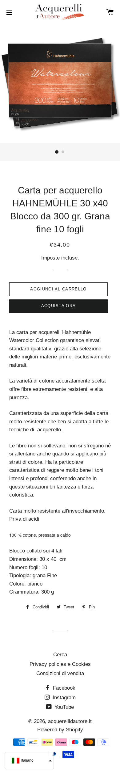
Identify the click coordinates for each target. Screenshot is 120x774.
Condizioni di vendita (60, 673)
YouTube (63, 707)
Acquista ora (58, 305)
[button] (29, 760)
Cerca (60, 655)
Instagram (63, 697)
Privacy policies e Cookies (60, 664)
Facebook (63, 688)
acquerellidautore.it (70, 721)
